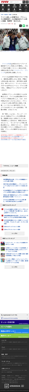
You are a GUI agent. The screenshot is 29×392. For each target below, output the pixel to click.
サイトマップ (23, 375)
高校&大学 (15, 342)
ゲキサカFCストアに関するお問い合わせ (10, 382)
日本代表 (3, 342)
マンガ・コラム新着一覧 (6, 363)
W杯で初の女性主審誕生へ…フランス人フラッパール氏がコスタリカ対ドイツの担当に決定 (15, 185)
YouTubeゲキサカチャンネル (7, 356)
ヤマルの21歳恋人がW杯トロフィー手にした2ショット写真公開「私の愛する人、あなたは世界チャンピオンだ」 (16, 211)
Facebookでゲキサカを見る (10, 318)
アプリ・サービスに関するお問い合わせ (10, 380)
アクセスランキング (14, 370)
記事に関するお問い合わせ (19, 379)
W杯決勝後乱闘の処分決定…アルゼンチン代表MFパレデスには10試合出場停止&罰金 (16, 216)
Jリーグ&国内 (9, 342)
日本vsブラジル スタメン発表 (12, 229)
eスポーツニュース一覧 (8, 365)
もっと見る (14, 233)
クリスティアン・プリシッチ (9, 51)
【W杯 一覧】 (11, 23)
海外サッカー (20, 342)
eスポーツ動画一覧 (18, 365)
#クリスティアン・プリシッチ (7, 170)
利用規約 (3, 377)
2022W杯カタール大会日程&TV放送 (13, 139)
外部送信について (21, 377)
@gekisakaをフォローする (10, 315)
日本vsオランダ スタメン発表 (12, 226)
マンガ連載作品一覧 (16, 363)
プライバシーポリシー (11, 377)
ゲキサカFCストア (5, 370)
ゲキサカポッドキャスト (10, 358)
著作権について (10, 375)
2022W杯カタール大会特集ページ (12, 136)
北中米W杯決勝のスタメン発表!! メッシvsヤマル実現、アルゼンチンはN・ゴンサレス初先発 (16, 222)
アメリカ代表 (6, 64)
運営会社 (17, 375)
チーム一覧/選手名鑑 (8, 372)
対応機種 (3, 375)
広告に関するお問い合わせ (7, 379)
